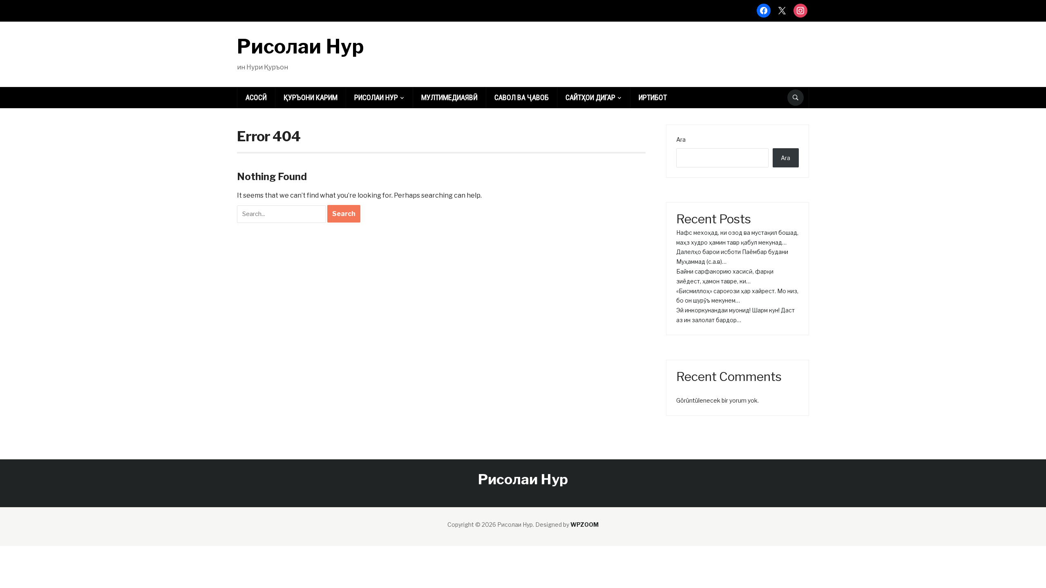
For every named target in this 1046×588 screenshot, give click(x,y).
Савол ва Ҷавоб (521, 97)
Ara (681, 139)
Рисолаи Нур (300, 46)
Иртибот (653, 97)
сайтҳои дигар (590, 97)
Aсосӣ (256, 97)
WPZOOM (584, 524)
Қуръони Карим (310, 97)
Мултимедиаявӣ (449, 97)
